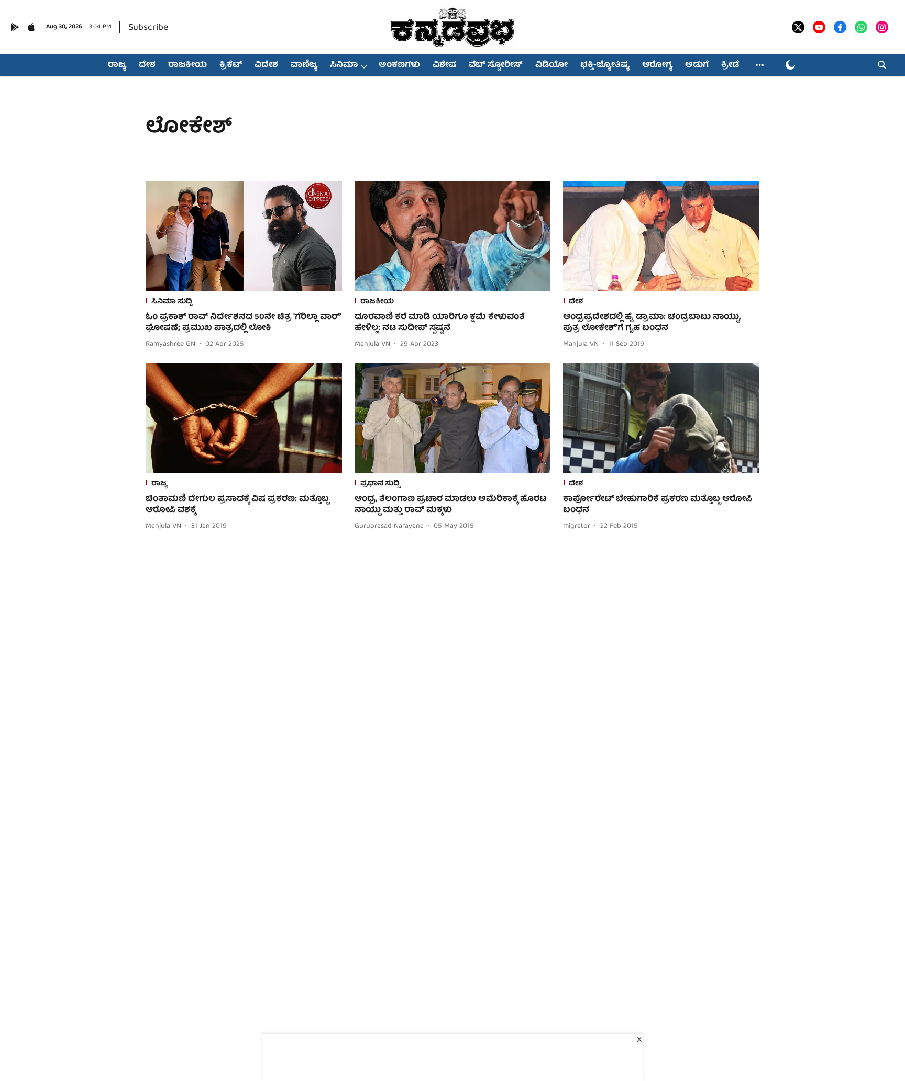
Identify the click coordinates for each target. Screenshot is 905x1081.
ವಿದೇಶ (266, 65)
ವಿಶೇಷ (444, 65)
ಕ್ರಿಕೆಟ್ (230, 65)
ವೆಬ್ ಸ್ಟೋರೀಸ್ (496, 65)
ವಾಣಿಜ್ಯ (304, 65)
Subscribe (148, 28)
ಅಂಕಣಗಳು (399, 65)
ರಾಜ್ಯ (117, 65)
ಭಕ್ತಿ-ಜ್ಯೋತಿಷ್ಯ (605, 65)
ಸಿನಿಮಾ (344, 65)
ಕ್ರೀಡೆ (730, 65)
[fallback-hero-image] (244, 236)
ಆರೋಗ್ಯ (657, 65)
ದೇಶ (147, 65)
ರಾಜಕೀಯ (187, 65)
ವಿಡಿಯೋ (551, 65)
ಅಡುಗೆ (697, 65)
